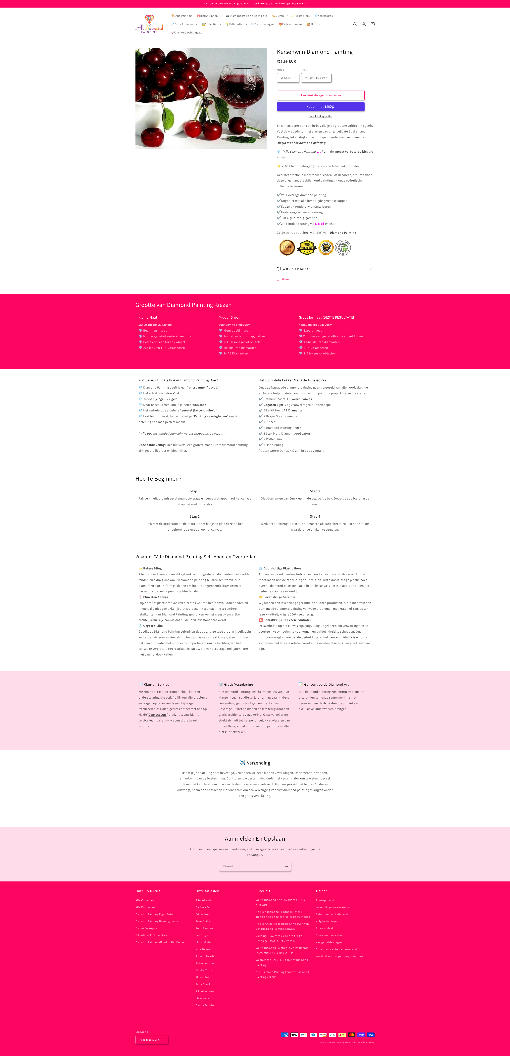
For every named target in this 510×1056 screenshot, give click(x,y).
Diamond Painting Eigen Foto (154, 914)
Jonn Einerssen (205, 928)
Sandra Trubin (205, 970)
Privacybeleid (324, 928)
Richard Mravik (205, 956)
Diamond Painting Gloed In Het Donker (160, 942)
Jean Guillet (203, 921)
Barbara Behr (204, 907)
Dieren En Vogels (146, 928)
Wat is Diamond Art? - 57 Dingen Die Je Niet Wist (281, 902)
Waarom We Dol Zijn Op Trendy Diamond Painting (282, 962)
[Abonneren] (286, 866)
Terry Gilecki (203, 984)
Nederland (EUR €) (150, 1039)
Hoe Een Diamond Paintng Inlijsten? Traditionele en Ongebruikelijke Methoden (283, 914)
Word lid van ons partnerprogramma (339, 956)
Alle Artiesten (204, 900)
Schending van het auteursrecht (336, 949)
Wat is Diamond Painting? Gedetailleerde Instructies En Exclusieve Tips (282, 950)
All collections (205, 991)
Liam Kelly (202, 998)
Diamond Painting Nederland (341, 1042)
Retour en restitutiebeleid (333, 914)
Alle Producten (145, 907)
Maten (280, 70)
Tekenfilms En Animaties (151, 935)
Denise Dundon (206, 1005)
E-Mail (319, 224)
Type (304, 70)
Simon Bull (203, 977)
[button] (208, 16)
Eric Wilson (203, 914)
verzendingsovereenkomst (333, 907)
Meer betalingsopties (320, 116)
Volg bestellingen (327, 921)
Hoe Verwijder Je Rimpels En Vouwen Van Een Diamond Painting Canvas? (282, 926)
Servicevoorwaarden (329, 935)
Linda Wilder (204, 942)
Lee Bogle (202, 935)
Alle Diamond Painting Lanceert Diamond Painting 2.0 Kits (282, 974)
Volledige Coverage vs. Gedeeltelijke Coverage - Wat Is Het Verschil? (279, 938)
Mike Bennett (204, 949)
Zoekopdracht (325, 900)
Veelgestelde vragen (329, 942)
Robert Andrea (205, 963)
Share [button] (285, 279)
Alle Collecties (144, 900)
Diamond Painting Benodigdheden (157, 921)
